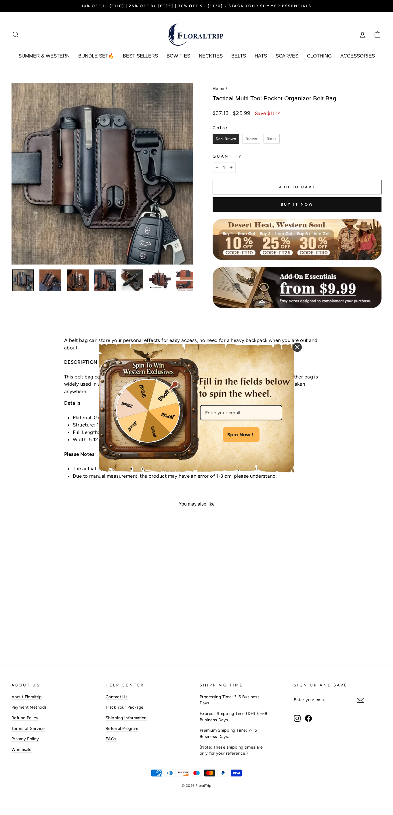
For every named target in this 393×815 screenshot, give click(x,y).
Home (218, 88)
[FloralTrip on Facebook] (308, 718)
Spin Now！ (241, 434)
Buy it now (297, 204)
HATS (261, 56)
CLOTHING (319, 56)
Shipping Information (126, 717)
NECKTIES (211, 56)
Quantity (227, 156)
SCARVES (287, 56)
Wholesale (22, 749)
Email (205, 399)
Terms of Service (28, 728)
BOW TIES (178, 56)
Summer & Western (44, 56)
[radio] (226, 139)
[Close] (297, 347)
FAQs (111, 738)
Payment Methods (29, 707)
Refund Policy (25, 717)
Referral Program (122, 728)
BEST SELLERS (140, 56)
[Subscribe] (360, 700)
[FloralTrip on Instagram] (297, 718)
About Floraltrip (27, 696)
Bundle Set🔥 (96, 56)
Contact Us (116, 696)
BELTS (238, 56)
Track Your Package (125, 707)
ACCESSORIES (357, 56)
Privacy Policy (25, 738)
